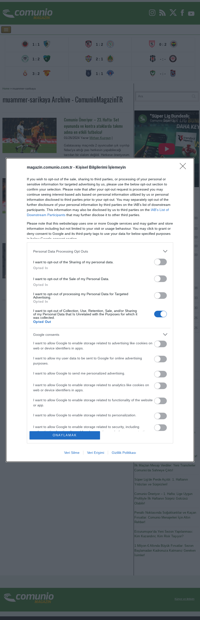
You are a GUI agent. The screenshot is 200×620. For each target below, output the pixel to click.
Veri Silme (72, 453)
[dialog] (100, 310)
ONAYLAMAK (65, 435)
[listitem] (100, 251)
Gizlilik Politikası (124, 453)
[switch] (160, 262)
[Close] (184, 167)
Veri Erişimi (95, 453)
